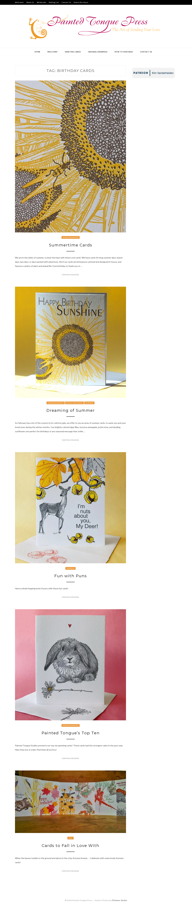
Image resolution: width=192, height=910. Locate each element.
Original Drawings (98, 52)
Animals (70, 568)
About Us (30, 2)
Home (37, 52)
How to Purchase (81, 2)
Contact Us (66, 2)
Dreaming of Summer (70, 410)
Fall (70, 838)
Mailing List (54, 2)
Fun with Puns (70, 575)
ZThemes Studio (119, 900)
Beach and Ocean (74, 403)
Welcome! (19, 2)
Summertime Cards (70, 245)
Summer (89, 403)
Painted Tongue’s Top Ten (71, 733)
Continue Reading (70, 275)
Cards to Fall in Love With (70, 845)
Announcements (70, 237)
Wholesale (41, 2)
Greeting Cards (73, 52)
